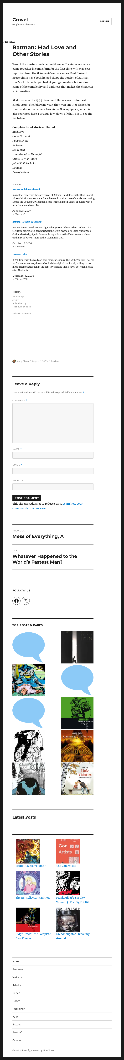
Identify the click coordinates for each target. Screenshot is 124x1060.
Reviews (17, 969)
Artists (16, 985)
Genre (16, 1000)
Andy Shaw (23, 361)
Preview (55, 361)
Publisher (18, 1008)
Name (17, 449)
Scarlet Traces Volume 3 (31, 865)
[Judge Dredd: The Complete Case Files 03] (77, 713)
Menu (104, 21)
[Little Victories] (77, 779)
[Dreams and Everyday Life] (28, 713)
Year (15, 1016)
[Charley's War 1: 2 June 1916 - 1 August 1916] (28, 647)
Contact (17, 1040)
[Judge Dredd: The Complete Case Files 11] (28, 920)
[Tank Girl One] (28, 746)
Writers (17, 977)
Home (16, 961)
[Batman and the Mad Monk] (54, 202)
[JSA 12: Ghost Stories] (77, 680)
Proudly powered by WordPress (38, 1050)
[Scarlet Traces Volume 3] (28, 851)
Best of (16, 1032)
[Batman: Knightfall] (28, 680)
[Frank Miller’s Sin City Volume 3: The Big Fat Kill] (68, 883)
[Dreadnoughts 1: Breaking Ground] (68, 920)
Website (17, 480)
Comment (19, 400)
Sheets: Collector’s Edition (33, 897)
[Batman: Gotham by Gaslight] (54, 234)
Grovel (20, 19)
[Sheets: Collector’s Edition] (28, 883)
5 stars (16, 1024)
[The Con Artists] (68, 851)
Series (16, 993)
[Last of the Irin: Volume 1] (77, 647)
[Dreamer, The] (54, 267)
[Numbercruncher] (28, 779)
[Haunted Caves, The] (77, 746)
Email (17, 464)
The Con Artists (66, 865)
